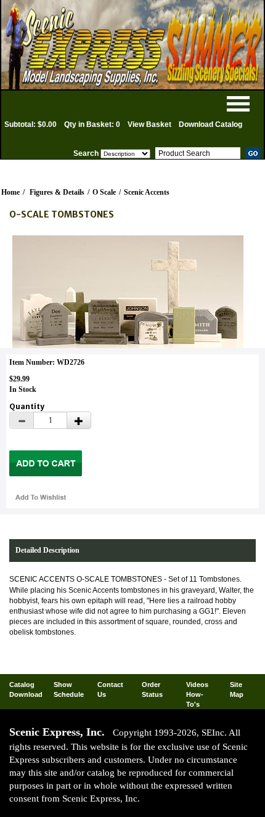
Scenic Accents (146, 192)
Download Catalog (210, 124)
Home (10, 192)
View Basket (149, 124)
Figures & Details (57, 192)
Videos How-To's (197, 694)
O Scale (104, 192)
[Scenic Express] (132, 44)
